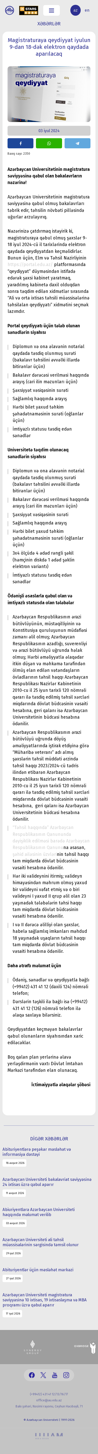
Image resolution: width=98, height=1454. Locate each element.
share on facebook (20, 143)
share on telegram (77, 143)
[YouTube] (55, 1375)
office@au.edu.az (49, 1400)
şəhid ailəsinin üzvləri (35, 854)
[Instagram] (66, 1375)
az (75, 10)
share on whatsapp (49, 143)
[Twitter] (43, 1375)
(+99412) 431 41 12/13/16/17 (49, 1394)
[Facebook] (32, 1375)
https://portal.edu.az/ (30, 264)
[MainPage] (9, 10)
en (87, 10)
